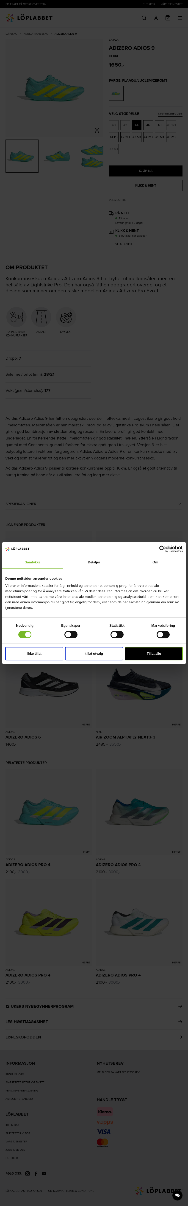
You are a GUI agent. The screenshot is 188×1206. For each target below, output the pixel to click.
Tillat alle (154, 653)
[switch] (70, 634)
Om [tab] (155, 562)
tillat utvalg (94, 653)
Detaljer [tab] (94, 562)
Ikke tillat (34, 653)
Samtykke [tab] (33, 562)
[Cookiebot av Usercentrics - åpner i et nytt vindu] (163, 549)
